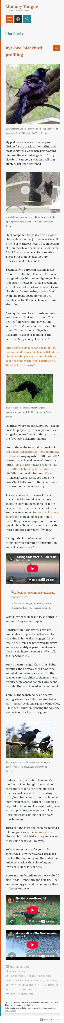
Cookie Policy (10, 1011)
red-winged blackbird (21, 984)
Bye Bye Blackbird (39, 976)
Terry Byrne (18, 971)
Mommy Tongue (22, 6)
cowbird (37, 980)
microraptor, (42, 832)
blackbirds (17, 976)
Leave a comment (22, 993)
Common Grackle (18, 980)
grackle (50, 980)
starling (25, 989)
